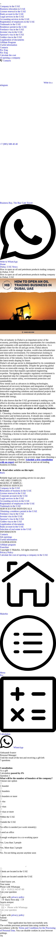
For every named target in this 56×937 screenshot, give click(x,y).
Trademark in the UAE (10, 24)
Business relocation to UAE (12, 9)
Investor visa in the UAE (11, 32)
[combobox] (3, 889)
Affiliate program (8, 544)
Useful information (8, 45)
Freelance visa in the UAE (12, 29)
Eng (6, 50)
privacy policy (17, 897)
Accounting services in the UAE (14, 19)
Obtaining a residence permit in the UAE (18, 511)
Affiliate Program (8, 42)
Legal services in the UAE (12, 16)
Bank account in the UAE (12, 14)
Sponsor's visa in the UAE (12, 34)
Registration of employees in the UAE (17, 22)
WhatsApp (18, 747)
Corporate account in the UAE (14, 496)
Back (2, 472)
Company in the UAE (10, 6)
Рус (2, 50)
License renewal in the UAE (13, 11)
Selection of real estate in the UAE (15, 529)
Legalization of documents (12, 40)
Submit (3, 917)
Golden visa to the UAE (11, 37)
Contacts (4, 47)
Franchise (4, 547)
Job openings (6, 537)
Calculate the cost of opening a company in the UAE (24, 555)
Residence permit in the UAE (13, 27)
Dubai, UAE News (9, 267)
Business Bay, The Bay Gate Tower (16, 203)
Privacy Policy (6, 552)
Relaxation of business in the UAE (15, 490)
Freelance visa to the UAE (12, 514)
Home (3, 264)
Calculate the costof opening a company (10, 56)
